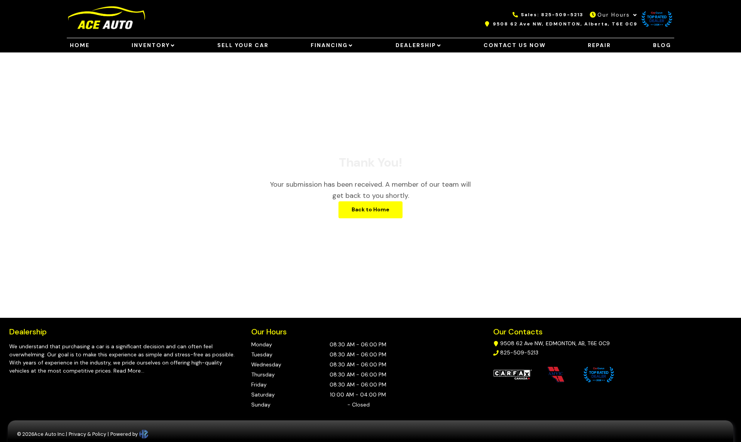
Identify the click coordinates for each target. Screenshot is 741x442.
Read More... (128, 370)
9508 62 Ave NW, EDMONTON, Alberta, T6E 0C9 (565, 24)
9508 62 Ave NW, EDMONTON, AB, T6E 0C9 (555, 343)
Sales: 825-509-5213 (552, 15)
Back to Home (370, 209)
